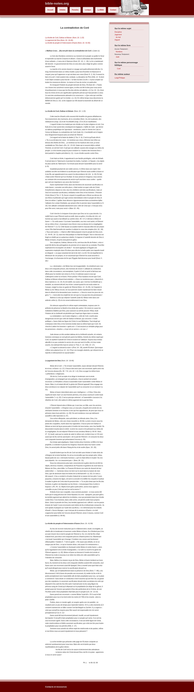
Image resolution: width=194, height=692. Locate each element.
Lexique (88, 10)
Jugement (118, 34)
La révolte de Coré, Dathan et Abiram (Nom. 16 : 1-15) (64, 37)
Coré (119, 68)
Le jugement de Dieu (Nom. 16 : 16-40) (59, 40)
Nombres (119, 52)
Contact (113, 10)
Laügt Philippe (120, 78)
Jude (117, 57)
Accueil (50, 10)
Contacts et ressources (56, 687)
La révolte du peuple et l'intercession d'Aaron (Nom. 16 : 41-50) (67, 43)
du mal (118, 37)
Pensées (75, 10)
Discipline (118, 32)
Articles (62, 10)
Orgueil (117, 40)
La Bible (101, 10)
